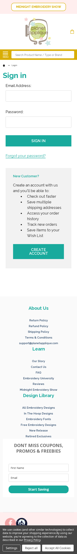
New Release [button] (38, 430)
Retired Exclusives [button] (38, 436)
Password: (14, 112)
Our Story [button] (38, 361)
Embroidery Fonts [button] (38, 419)
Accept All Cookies (58, 548)
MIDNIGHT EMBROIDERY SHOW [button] (38, 7)
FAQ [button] (38, 372)
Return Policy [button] (38, 320)
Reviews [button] (38, 384)
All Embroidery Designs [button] (38, 407)
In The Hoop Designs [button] (38, 413)
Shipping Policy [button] (38, 331)
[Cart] (72, 32)
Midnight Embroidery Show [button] (38, 389)
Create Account (38, 251)
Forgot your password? (26, 156)
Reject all (31, 548)
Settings (11, 548)
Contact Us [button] (38, 367)
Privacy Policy (32, 540)
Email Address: (18, 85)
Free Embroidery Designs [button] (38, 425)
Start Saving (38, 489)
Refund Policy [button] (38, 326)
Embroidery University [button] (38, 378)
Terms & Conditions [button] (38, 337)
